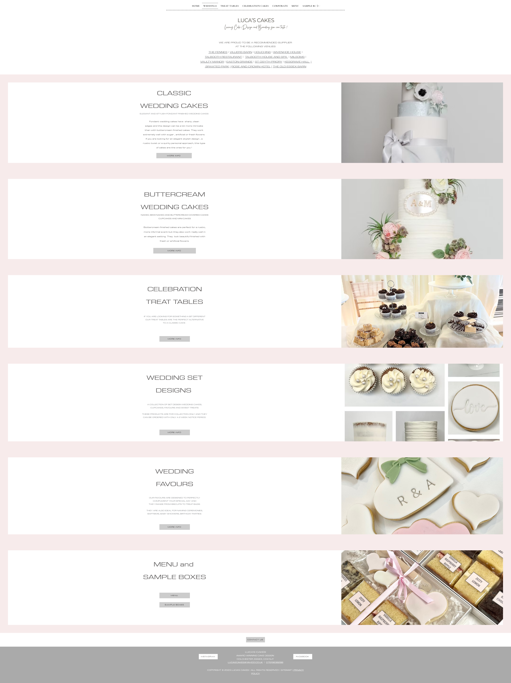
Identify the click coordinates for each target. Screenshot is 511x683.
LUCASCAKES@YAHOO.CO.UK (245, 662)
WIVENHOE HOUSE (287, 52)
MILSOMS (297, 57)
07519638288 (274, 662)
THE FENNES (218, 52)
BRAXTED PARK (217, 66)
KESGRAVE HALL (297, 61)
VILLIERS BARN (241, 52)
